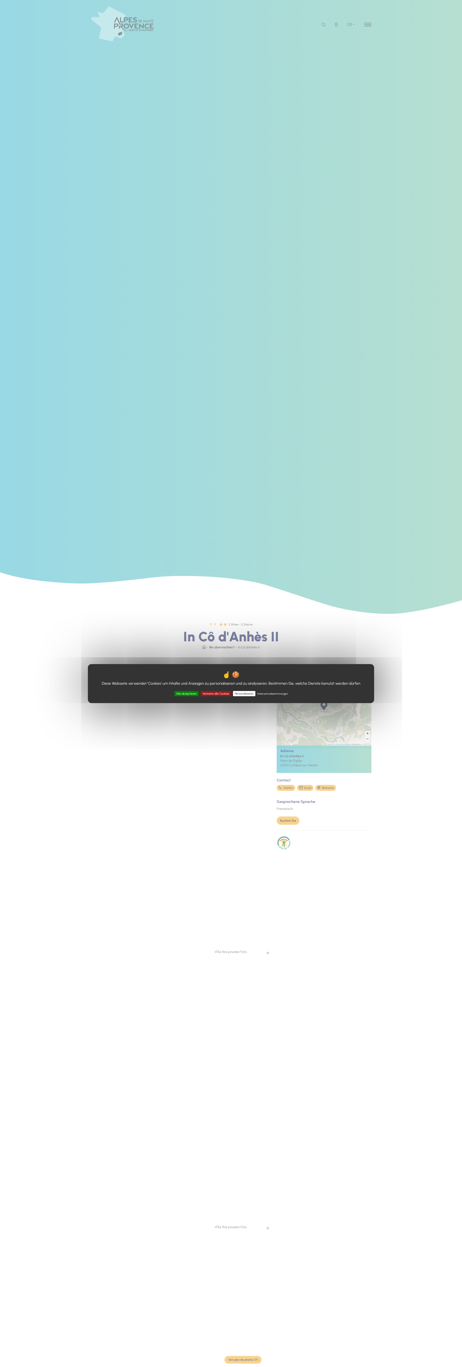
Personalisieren (244, 693)
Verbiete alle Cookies (215, 693)
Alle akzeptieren (186, 693)
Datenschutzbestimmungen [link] (272, 693)
